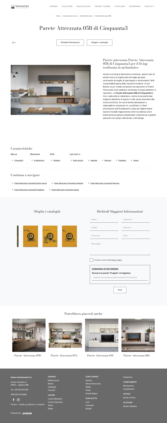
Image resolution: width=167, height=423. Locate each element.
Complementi (128, 389)
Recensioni (134, 6)
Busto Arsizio (78, 160)
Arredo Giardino (130, 406)
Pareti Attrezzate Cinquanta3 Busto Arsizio (30, 183)
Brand (50, 384)
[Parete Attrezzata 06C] (14, 43)
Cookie (22, 404)
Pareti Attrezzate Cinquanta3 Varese (65, 190)
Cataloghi (120, 6)
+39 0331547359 (21, 390)
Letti (88, 402)
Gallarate (93, 160)
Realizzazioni (83, 6)
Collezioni (67, 6)
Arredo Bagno (92, 393)
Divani (88, 390)
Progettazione (102, 6)
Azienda (54, 6)
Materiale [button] (35, 154)
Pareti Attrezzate (86, 16)
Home (58, 16)
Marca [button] (14, 154)
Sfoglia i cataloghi (99, 42)
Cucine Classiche (55, 402)
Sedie (50, 409)
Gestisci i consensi (36, 404)
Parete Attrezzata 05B (103, 16)
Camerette (127, 377)
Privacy (14, 404)
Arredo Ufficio (129, 398)
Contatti (149, 6)
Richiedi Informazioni (70, 42)
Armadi (88, 409)
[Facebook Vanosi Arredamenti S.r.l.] (13, 399)
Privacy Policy (116, 260)
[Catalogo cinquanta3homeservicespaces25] (30, 236)
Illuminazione (128, 386)
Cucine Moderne (55, 399)
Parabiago (122, 160)
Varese (135, 160)
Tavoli (50, 405)
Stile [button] (52, 154)
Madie (88, 387)
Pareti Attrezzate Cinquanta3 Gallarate (68, 183)
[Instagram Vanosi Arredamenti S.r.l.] (17, 399)
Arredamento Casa (70, 16)
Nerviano (108, 160)
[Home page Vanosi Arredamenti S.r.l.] (20, 6)
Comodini (90, 405)
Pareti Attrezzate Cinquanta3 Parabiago (29, 190)
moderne (56, 160)
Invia (120, 290)
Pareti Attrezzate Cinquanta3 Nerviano (104, 183)
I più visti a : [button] (75, 154)
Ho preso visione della (108, 260)
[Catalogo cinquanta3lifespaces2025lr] (69, 236)
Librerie (89, 380)
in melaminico (39, 160)
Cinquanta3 (18, 160)
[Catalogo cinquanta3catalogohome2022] (50, 236)
